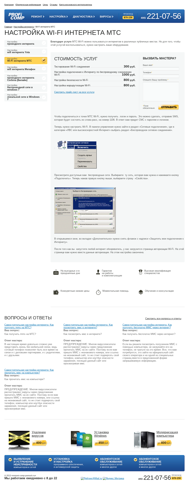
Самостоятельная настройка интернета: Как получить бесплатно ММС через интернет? (147, 326)
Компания (9, 5)
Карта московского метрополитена (75, 5)
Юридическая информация (28, 5)
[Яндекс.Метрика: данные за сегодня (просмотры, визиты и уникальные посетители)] (113, 478)
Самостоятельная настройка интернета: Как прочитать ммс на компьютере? (29, 371)
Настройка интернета (24, 27)
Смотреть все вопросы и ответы (163, 318)
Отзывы (53, 5)
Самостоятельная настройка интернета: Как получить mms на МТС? (29, 326)
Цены (45, 5)
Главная (8, 27)
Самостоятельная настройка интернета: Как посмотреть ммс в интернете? (88, 326)
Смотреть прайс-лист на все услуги (74, 92)
